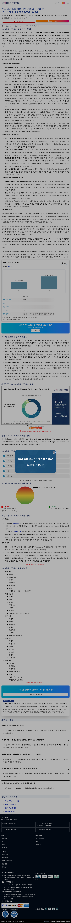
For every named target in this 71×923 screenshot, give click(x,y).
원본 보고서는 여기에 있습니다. (35, 465)
